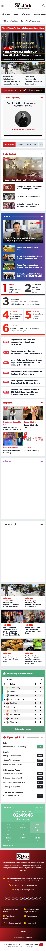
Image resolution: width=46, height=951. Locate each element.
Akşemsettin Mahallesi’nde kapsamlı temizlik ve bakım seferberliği (23, 342)
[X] (11, 898)
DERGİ (15, 15)
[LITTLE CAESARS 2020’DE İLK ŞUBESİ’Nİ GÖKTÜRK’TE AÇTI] (9, 275)
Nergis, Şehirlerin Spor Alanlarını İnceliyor (36, 289)
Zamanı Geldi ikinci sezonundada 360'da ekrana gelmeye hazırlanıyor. (25, 303)
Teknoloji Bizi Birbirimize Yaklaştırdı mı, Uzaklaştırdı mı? (23, 104)
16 (35, 59)
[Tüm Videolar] (42, 217)
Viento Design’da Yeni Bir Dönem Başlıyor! (15, 289)
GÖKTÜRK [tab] (31, 145)
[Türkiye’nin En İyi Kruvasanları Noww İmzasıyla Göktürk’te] (9, 188)
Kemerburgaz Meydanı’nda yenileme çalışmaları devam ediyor (16, 316)
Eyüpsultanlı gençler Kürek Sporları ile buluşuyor (38, 316)
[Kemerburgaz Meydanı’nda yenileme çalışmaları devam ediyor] (34, 590)
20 (43, 59)
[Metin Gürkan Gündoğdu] (23, 119)
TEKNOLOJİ (9, 524)
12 (26, 59)
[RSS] (39, 898)
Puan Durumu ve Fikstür (10, 917)
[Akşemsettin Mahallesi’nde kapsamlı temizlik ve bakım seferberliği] (12, 590)
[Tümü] (42, 403)
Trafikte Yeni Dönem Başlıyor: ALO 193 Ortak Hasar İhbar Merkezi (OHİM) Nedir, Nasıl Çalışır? (26, 392)
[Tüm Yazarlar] (42, 98)
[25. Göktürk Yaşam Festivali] (9, 197)
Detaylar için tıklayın (23, 729)
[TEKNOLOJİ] (42, 525)
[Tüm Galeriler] (42, 154)
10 (22, 59)
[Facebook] (7, 898)
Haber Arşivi (31, 923)
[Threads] (35, 898)
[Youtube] (27, 898)
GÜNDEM (6, 15)
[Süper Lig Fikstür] (42, 737)
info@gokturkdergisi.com (24, 890)
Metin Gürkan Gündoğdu (23, 130)
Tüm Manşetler (32, 916)
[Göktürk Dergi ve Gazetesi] (23, 6)
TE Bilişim (28, 938)
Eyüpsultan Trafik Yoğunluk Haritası (31, 910)
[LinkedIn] (23, 898)
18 (39, 59)
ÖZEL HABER (36, 284)
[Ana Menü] (2, 6)
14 (30, 59)
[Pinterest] (15, 898)
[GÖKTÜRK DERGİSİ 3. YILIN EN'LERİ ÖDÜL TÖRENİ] (9, 205)
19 (41, 59)
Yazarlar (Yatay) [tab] (11, 98)
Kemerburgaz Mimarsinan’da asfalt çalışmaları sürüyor (25, 329)
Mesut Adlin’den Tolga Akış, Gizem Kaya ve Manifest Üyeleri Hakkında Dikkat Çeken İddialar (23, 21)
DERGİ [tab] (20, 145)
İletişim (23, 931)
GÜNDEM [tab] (9, 145)
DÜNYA (7, 461)
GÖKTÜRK (25, 15)
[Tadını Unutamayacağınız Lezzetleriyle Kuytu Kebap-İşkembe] (9, 266)
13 (28, 59)
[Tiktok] (31, 898)
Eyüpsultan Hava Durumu (10, 910)
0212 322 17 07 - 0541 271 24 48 (24, 885)
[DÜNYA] (42, 462)
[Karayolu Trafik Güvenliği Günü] (9, 248)
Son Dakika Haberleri (13, 923)
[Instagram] (19, 898)
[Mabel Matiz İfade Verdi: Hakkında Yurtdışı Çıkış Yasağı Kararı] (34, 616)
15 (32, 59)
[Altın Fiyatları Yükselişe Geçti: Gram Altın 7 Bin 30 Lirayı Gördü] (12, 645)
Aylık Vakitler (9, 845)
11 (24, 59)
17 (37, 59)
